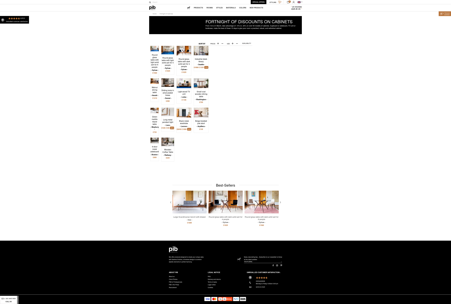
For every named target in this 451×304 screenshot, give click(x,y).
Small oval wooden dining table (201, 95)
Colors (242, 7)
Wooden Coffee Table (167, 152)
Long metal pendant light (167, 122)
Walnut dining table (154, 91)
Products (198, 7)
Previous (170, 202)
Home (155, 14)
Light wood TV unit (184, 94)
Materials (231, 7)
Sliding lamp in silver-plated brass (167, 94)
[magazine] (188, 7)
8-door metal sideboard (154, 150)
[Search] (150, 2)
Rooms (209, 7)
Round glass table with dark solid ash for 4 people (184, 64)
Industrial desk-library (201, 62)
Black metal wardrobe (184, 124)
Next (280, 202)
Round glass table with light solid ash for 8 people (155, 62)
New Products (256, 7)
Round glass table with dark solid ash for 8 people (261, 220)
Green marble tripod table (155, 121)
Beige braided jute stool (201, 124)
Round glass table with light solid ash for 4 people (168, 62)
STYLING (273, 2)
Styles (219, 7)
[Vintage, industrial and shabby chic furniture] (154, 7)
